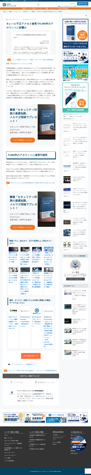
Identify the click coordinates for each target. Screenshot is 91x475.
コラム (86, 6)
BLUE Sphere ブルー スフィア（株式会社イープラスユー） (36, 321)
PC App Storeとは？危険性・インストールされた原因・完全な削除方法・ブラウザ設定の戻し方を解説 (75, 206)
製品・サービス (8, 438)
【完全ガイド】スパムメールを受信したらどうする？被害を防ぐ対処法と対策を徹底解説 (36, 280)
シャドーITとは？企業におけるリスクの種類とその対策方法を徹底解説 (80, 232)
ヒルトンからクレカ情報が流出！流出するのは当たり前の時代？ (36, 257)
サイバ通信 (7, 458)
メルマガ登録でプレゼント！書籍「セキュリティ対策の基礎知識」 (48, 8)
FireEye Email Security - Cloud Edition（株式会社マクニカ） (25, 321)
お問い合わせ (74, 453)
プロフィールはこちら (75, 279)
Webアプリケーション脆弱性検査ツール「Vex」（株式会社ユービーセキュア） (13, 322)
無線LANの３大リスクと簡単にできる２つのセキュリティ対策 (13, 257)
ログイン (72, 3)
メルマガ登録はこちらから (22, 140)
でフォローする (18, 382)
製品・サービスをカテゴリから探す (67, 6)
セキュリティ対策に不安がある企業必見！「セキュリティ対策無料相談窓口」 (33, 370)
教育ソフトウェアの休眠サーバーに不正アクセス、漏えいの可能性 (80, 153)
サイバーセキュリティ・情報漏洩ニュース (23, 364)
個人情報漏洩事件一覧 (31, 356)
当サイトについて (75, 435)
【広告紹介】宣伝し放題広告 (36, 449)
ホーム (6, 435)
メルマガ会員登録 (9, 460)
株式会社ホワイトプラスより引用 (21, 63)
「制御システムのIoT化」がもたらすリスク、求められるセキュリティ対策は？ (48, 258)
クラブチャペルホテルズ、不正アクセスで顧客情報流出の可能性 (80, 220)
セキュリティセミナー (10, 455)
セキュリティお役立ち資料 (11, 440)
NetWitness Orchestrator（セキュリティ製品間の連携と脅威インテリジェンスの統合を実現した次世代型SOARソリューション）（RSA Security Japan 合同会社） (48, 331)
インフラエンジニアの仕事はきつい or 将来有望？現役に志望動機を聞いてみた (25, 258)
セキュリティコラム (9, 452)
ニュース (80, 6)
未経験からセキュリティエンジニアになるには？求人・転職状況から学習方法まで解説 (48, 280)
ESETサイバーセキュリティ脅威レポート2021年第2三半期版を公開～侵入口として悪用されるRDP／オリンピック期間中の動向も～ (25, 283)
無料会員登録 (83, 3)
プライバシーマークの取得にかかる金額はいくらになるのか (13, 277)
